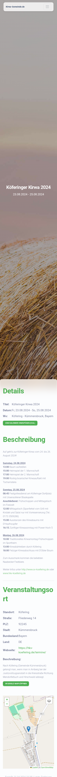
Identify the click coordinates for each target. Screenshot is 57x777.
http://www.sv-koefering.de (35, 569)
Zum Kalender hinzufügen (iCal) (20, 423)
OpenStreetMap (47, 767)
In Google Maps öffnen (16, 684)
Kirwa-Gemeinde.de (15, 7)
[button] (28, 729)
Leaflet (35, 767)
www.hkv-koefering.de (14, 573)
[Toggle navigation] (47, 7)
